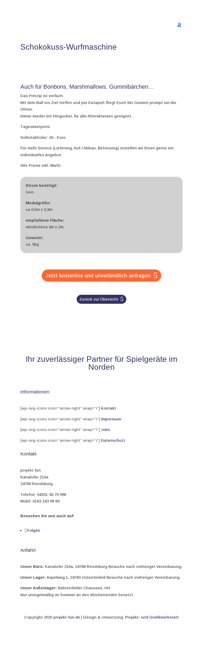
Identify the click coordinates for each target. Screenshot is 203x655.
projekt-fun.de (66, 617)
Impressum (111, 419)
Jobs (105, 429)
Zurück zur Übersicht (98, 299)
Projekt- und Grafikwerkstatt (152, 617)
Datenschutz (113, 440)
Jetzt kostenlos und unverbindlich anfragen (98, 275)
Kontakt (108, 408)
